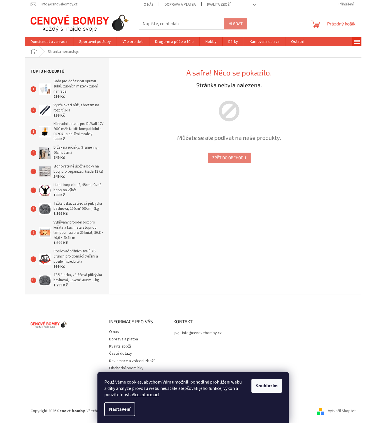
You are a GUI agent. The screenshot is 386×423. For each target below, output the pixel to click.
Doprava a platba (180, 4)
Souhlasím (267, 386)
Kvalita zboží (219, 4)
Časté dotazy (120, 353)
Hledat (236, 23)
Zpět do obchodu (229, 157)
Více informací (145, 395)
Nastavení (119, 409)
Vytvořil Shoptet (342, 411)
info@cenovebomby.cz (202, 333)
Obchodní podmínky (126, 368)
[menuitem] (49, 41)
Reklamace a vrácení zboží (132, 361)
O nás (148, 4)
